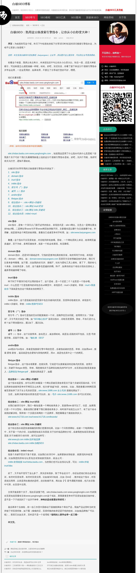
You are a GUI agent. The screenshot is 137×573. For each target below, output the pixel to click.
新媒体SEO (92, 17)
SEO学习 (30, 17)
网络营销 (108, 17)
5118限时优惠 (117, 251)
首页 (17, 17)
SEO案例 (76, 17)
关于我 (122, 17)
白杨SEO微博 (117, 255)
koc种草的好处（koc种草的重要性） (60, 562)
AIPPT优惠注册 (117, 292)
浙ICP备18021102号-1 (117, 311)
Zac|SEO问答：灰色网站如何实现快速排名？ (27, 552)
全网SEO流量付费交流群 (117, 217)
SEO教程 (45, 17)
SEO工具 (61, 17)
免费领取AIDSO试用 (117, 288)
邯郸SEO (117, 230)
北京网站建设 (117, 267)
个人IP (117, 263)
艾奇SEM (117, 284)
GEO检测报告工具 (117, 242)
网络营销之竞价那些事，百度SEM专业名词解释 (28, 549)
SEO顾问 (117, 246)
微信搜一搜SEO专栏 (117, 276)
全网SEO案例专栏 (117, 259)
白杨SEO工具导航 (114, 10)
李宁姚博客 (117, 238)
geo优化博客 (117, 221)
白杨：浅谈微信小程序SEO (113, 154)
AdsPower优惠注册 (117, 280)
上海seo (117, 234)
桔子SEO (117, 271)
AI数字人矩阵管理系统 (117, 226)
